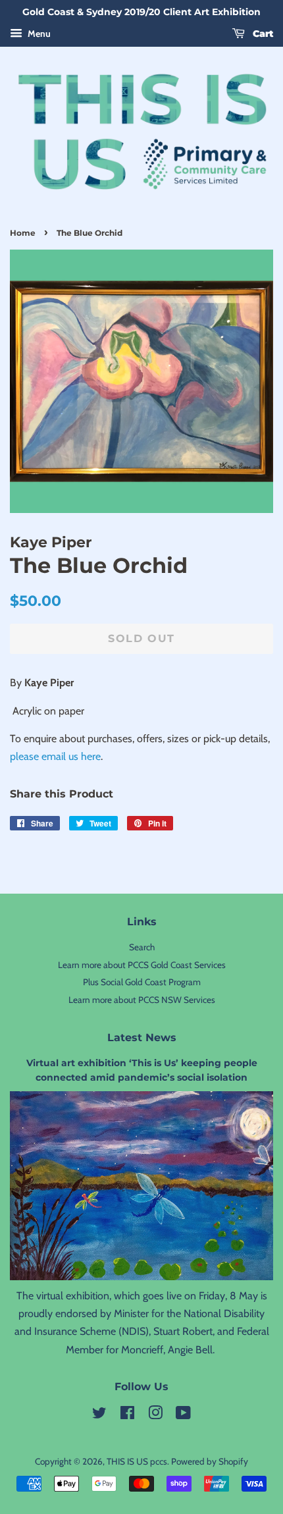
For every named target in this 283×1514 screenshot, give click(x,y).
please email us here (55, 756)
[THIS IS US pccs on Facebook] (127, 1415)
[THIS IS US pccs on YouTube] (183, 1415)
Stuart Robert (183, 1331)
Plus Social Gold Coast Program (142, 982)
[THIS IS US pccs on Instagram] (155, 1415)
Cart (261, 34)
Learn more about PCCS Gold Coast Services (142, 965)
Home (23, 233)
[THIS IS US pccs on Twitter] (99, 1415)
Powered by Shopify (209, 1461)
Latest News (141, 1037)
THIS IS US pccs (137, 1461)
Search (142, 947)
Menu (38, 34)
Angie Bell (190, 1349)
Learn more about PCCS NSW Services (141, 999)
